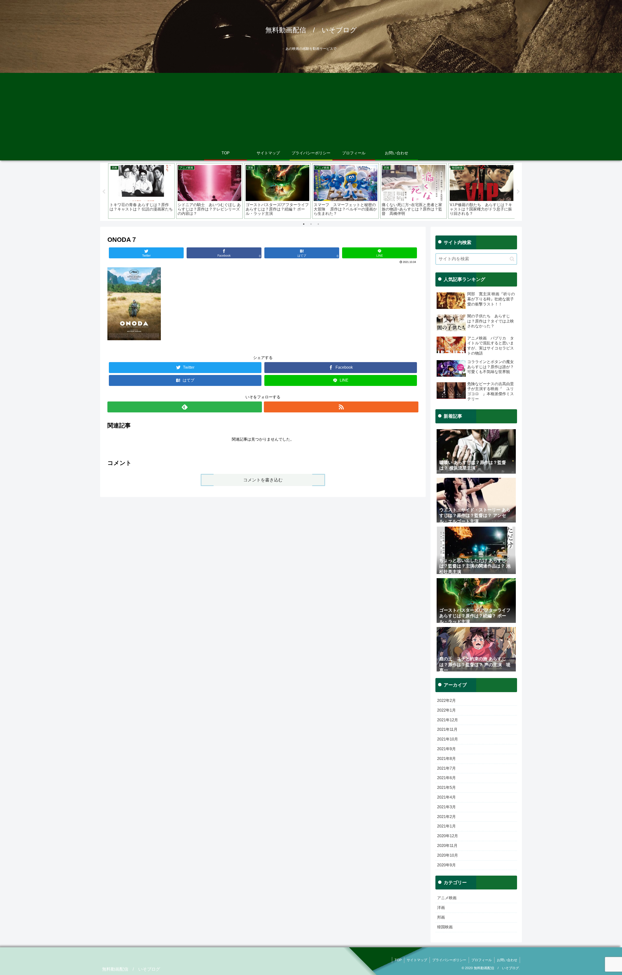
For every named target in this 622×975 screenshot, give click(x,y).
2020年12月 (447, 836)
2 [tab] (311, 224)
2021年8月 (446, 759)
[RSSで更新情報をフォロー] (341, 406)
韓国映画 (445, 927)
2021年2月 (446, 817)
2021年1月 (446, 826)
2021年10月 (447, 739)
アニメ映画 (447, 898)
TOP (398, 960)
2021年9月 (446, 749)
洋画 (441, 907)
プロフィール (481, 960)
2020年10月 (447, 855)
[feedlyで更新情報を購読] (184, 406)
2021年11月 (447, 729)
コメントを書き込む (263, 480)
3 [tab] (318, 224)
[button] (512, 259)
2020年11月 (447, 846)
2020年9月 (446, 865)
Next (518, 191)
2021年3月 (446, 807)
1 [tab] (303, 224)
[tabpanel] (141, 191)
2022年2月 (446, 700)
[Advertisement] (311, 109)
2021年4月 (446, 797)
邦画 (441, 917)
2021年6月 (446, 778)
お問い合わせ (507, 960)
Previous (103, 191)
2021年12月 (447, 720)
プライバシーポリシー (449, 960)
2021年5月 (446, 787)
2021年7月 (446, 768)
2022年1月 (446, 710)
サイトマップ (417, 960)
